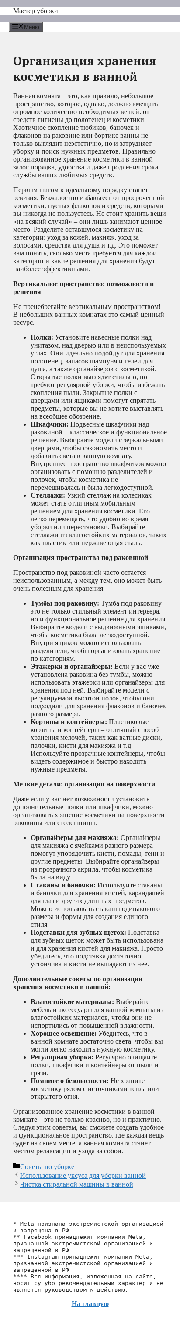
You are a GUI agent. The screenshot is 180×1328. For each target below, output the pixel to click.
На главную (90, 1303)
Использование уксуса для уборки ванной (83, 1175)
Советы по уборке (47, 1166)
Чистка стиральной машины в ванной (76, 1184)
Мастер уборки (35, 10)
